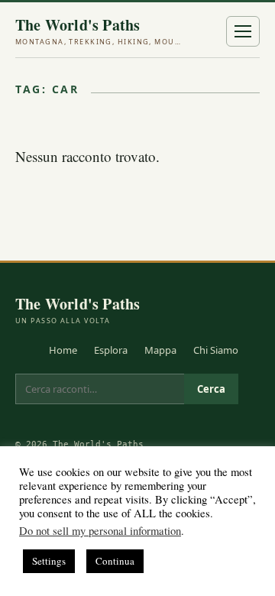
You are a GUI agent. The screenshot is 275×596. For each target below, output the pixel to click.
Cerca (211, 389)
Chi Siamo (215, 350)
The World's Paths (99, 31)
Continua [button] (114, 561)
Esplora (111, 350)
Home (63, 350)
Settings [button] (49, 561)
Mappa (160, 350)
